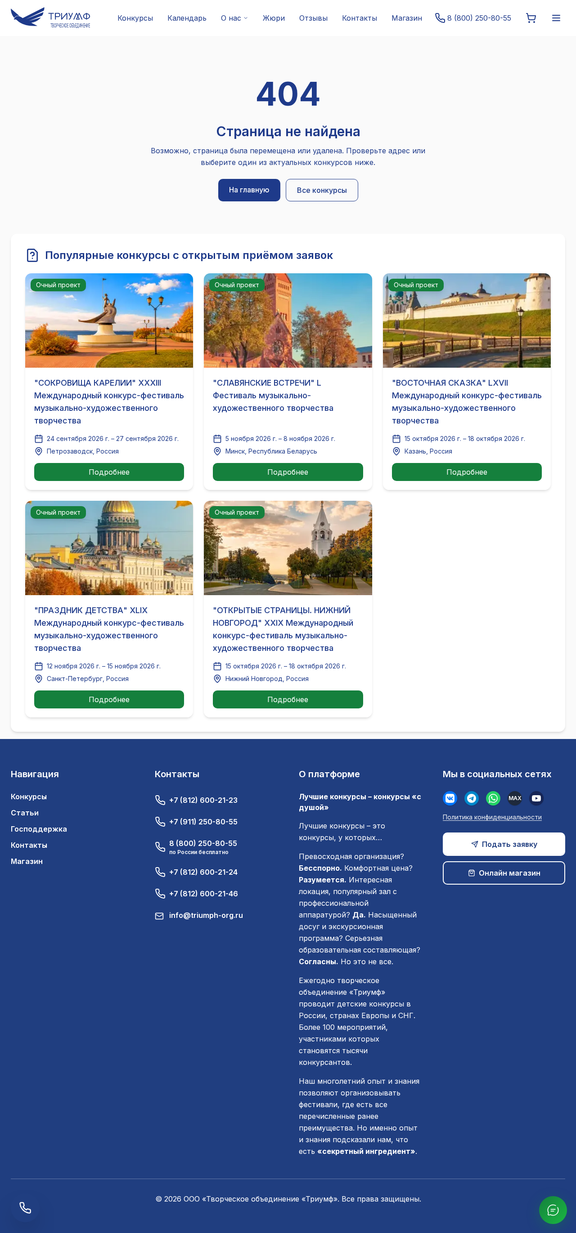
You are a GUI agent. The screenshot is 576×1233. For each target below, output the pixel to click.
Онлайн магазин (509, 872)
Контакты (359, 17)
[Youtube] (536, 798)
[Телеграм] (471, 798)
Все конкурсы (322, 190)
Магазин (407, 17)
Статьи (25, 812)
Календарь (187, 17)
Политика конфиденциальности (492, 817)
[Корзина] (531, 18)
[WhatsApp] (493, 798)
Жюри (274, 17)
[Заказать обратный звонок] (25, 1207)
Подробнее (109, 471)
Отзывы (313, 17)
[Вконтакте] (450, 798)
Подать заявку (509, 844)
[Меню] (556, 18)
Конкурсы (135, 17)
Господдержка (39, 828)
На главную (249, 189)
